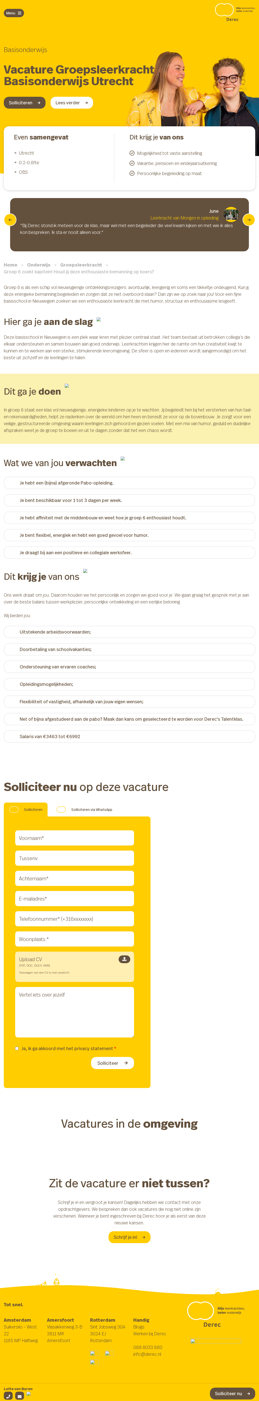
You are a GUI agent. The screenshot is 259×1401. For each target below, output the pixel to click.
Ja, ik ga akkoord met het (68, 1048)
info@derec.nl (147, 1354)
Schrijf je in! (125, 1237)
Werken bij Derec (149, 1334)
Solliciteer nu (228, 1393)
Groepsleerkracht (81, 265)
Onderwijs (39, 265)
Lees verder (68, 103)
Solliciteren (20, 103)
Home (10, 265)
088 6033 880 (147, 1347)
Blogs (138, 1327)
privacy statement (93, 1048)
